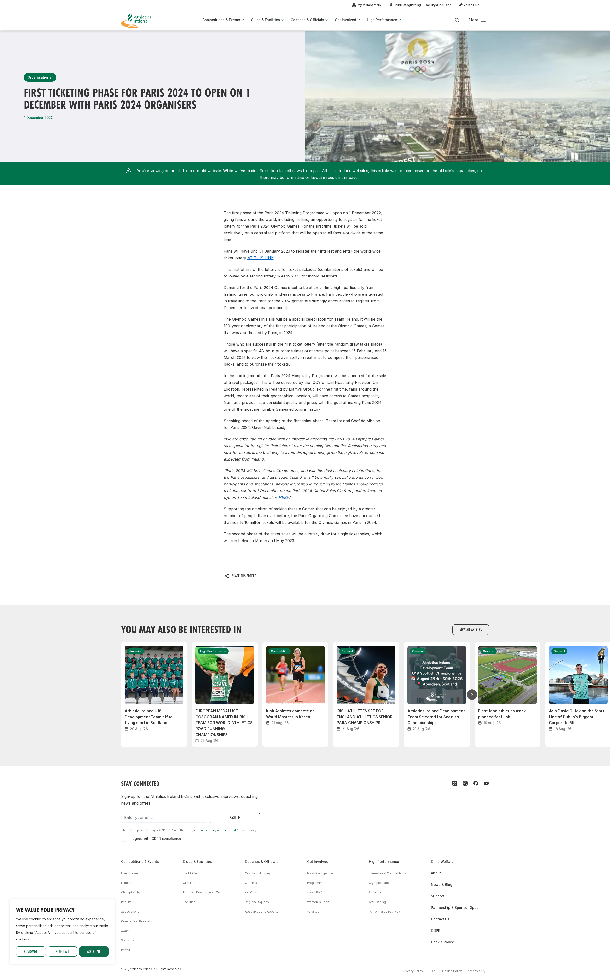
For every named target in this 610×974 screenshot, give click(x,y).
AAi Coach (252, 892)
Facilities (189, 902)
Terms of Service (235, 830)
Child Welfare (442, 861)
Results (126, 902)
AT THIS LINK (260, 257)
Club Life (189, 883)
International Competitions (387, 873)
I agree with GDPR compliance (156, 838)
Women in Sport (318, 902)
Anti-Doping (377, 902)
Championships (132, 892)
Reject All (62, 951)
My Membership (369, 5)
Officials (251, 883)
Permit (125, 950)
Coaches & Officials (261, 861)
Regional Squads (257, 902)
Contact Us (440, 919)
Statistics (127, 940)
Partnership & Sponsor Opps (454, 907)
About (436, 873)
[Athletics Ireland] (136, 20)
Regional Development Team (203, 892)
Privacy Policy (206, 830)
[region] (62, 931)
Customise (31, 951)
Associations (130, 911)
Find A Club (191, 873)
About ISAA (315, 892)
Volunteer (313, 911)
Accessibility (476, 971)
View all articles (471, 629)
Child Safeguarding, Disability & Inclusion (422, 5)
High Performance (384, 861)
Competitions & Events (140, 861)
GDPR (435, 930)
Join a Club (472, 5)
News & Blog (441, 884)
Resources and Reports (261, 911)
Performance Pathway (384, 911)
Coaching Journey (258, 873)
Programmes (316, 883)
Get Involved (317, 861)
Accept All (93, 951)
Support (437, 896)
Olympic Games (380, 883)
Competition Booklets (136, 921)
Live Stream (129, 873)
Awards (126, 931)
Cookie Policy (442, 942)
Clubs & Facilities (197, 861)
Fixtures (126, 883)
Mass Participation (320, 873)
